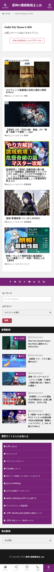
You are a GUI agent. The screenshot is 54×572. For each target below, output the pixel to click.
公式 (22, 412)
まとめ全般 (20, 338)
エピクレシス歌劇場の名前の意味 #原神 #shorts (26, 91)
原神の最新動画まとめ (27, 5)
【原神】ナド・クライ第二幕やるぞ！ (40, 360)
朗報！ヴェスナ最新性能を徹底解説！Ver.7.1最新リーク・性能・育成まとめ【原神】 (25, 258)
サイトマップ (11, 454)
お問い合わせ (11, 446)
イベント (21, 374)
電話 (37, 570)
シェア (16, 570)
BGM (26, 135)
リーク (26, 264)
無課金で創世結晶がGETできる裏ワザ (21, 498)
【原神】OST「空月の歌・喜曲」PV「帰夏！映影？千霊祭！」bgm (26, 131)
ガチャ (22, 394)
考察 (26, 96)
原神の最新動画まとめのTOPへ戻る (27, 40)
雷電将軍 (27, 184)
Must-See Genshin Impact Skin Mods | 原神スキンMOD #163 (39, 344)
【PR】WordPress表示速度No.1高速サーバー (24, 513)
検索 (6, 320)
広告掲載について (13, 469)
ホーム (5, 570)
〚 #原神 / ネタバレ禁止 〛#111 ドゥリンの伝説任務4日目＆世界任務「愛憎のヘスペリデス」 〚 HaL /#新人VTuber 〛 (40, 420)
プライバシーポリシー (15, 461)
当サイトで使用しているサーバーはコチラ (23, 476)
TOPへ (48, 570)
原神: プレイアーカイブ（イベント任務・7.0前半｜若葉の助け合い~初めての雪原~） (39, 381)
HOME (7, 14)
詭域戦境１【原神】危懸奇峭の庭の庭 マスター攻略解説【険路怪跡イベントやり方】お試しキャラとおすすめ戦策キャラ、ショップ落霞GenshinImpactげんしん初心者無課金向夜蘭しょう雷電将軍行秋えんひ (26, 175)
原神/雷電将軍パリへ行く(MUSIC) (23, 218)
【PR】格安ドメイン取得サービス (20, 520)
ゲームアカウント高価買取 (17, 506)
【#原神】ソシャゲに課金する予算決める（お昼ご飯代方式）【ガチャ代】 (40, 400)
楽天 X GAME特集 (13, 483)
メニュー (27, 570)
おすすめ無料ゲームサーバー (18, 491)
